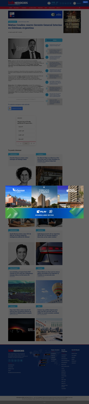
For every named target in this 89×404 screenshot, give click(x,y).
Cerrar (85, 2)
